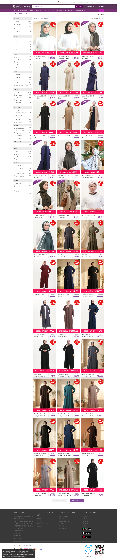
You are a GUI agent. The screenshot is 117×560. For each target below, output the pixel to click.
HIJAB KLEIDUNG (23, 10)
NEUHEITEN (16, 10)
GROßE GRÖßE (47, 10)
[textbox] (52, 6)
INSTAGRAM (85, 521)
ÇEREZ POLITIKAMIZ (18, 531)
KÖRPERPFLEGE (63, 528)
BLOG (93, 2)
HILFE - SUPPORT (99, 2)
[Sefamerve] (22, 6)
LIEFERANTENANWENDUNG (43, 524)
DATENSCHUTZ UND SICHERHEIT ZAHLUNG (24, 523)
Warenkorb (101, 6)
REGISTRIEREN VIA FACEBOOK (83, 2)
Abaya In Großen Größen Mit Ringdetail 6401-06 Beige (88, 416)
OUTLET (101, 10)
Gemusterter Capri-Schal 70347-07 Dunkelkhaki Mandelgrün (88, 177)
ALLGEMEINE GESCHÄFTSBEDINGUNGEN (24, 516)
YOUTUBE (84, 526)
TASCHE (61, 526)
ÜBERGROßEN (62, 518)
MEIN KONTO (90, 6)
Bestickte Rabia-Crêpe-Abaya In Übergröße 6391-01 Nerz (64, 495)
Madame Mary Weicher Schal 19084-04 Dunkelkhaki (39, 217)
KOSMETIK (86, 10)
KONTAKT (39, 519)
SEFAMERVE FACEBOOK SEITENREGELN (23, 526)
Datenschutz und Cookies (12, 556)
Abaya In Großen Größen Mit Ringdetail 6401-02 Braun (40, 416)
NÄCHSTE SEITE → (77, 500)
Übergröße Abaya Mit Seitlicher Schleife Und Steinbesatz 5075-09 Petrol (88, 336)
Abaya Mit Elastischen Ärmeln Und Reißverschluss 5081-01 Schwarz (64, 376)
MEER (72, 10)
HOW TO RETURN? (18, 528)
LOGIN (66, 2)
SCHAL (61, 523)
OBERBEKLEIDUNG (39, 10)
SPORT (68, 10)
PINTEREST (85, 523)
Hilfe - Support (40, 521)
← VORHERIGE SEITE (59, 500)
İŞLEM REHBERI (17, 536)
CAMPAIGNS (17, 533)
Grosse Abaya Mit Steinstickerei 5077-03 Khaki (39, 376)
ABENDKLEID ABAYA (64, 521)
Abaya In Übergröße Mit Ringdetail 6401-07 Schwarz (40, 455)
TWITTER (84, 518)
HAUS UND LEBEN (79, 10)
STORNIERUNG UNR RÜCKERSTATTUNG (23, 521)
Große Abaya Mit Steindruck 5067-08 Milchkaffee (63, 336)
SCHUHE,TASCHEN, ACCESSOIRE (59, 10)
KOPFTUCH (31, 10)
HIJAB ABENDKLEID (64, 516)
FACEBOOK (85, 516)
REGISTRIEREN (72, 2)
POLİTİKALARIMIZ (18, 538)
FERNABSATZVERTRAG (19, 518)
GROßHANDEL (40, 526)
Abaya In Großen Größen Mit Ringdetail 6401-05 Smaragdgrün (64, 416)
